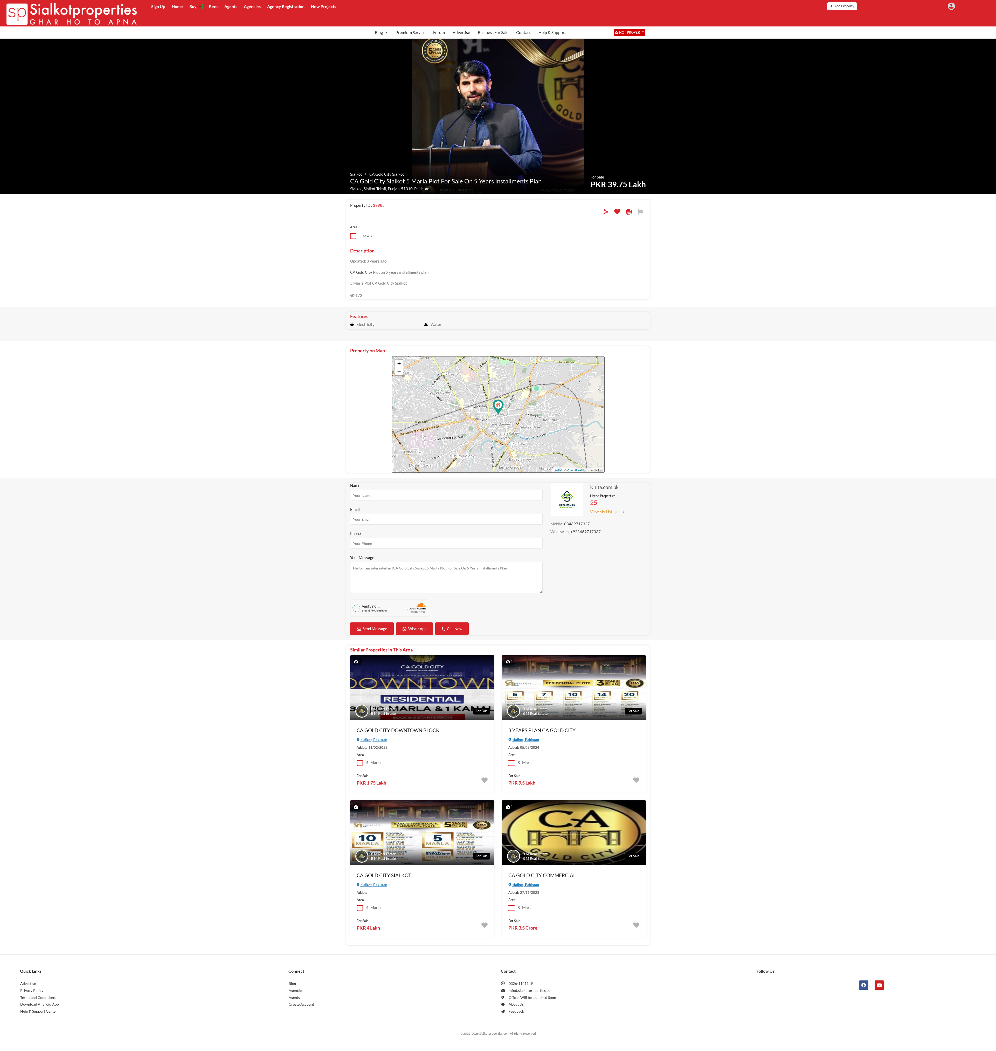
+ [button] (399, 363)
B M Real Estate (383, 708)
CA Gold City (361, 272)
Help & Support (552, 32)
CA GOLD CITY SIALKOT (384, 875)
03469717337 (577, 523)
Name (355, 485)
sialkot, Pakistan (373, 739)
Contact (523, 32)
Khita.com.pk (604, 487)
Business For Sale (493, 32)
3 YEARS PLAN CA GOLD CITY (542, 730)
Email (355, 509)
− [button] (399, 371)
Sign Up (158, 6)
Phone (355, 533)
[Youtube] (879, 985)
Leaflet (558, 470)
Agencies (252, 6)
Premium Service (410, 32)
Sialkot (356, 174)
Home (177, 6)
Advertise (461, 32)
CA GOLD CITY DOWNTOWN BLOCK (398, 730)
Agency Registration (286, 6)
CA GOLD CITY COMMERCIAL (542, 875)
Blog (379, 32)
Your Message (362, 557)
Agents (230, 6)
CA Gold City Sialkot (386, 174)
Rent (213, 6)
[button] (381, 32)
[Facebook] (863, 985)
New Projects (323, 6)
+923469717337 (585, 531)
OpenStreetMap (577, 470)
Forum (439, 32)
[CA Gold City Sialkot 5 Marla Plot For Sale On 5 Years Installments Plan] (498, 407)
